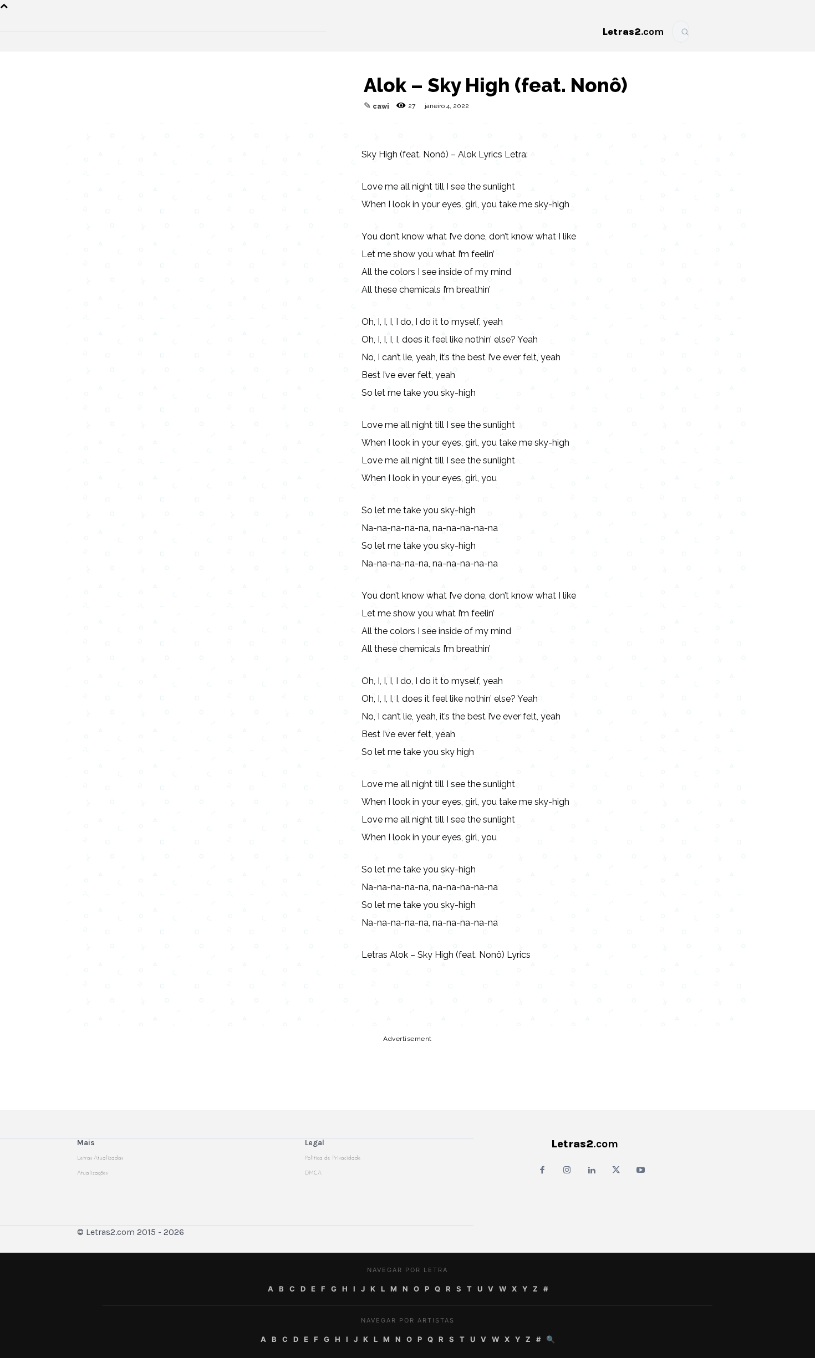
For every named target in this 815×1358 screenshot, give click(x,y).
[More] (327, 134)
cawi (381, 106)
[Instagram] (567, 1171)
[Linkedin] (302, 134)
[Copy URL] (174, 134)
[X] (276, 134)
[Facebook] (225, 134)
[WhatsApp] (251, 134)
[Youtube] (640, 1171)
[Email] (200, 134)
